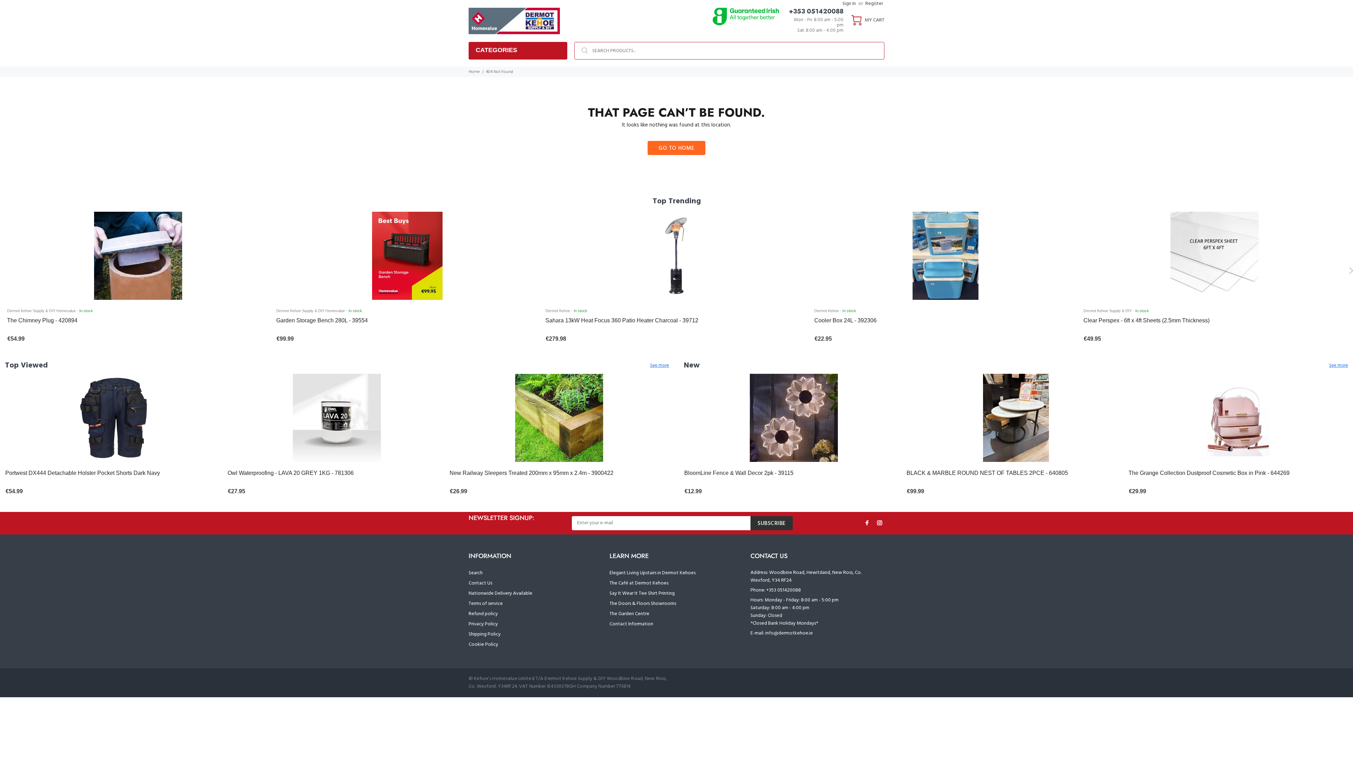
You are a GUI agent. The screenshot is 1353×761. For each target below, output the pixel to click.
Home (474, 71)
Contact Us (480, 583)
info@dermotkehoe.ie (789, 633)
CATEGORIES (496, 50)
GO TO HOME (676, 148)
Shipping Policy (485, 634)
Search (476, 573)
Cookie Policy (483, 645)
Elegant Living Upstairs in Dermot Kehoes (653, 573)
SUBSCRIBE (772, 523)
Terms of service (486, 604)
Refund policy (483, 614)
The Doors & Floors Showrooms (643, 604)
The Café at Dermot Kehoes (639, 583)
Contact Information (631, 624)
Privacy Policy (483, 624)
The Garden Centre (629, 614)
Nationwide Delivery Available (500, 593)
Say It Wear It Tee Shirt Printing (642, 593)
